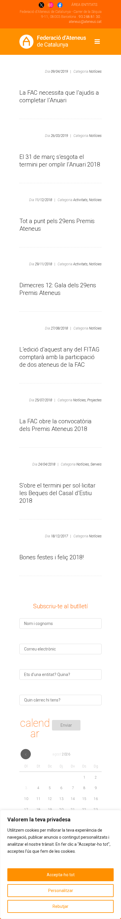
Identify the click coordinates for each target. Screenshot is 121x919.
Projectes (94, 400)
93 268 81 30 (89, 17)
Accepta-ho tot (61, 874)
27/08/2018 (59, 328)
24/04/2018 (46, 464)
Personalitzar (60, 890)
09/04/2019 (59, 71)
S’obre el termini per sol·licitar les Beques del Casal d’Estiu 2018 (57, 493)
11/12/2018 (43, 200)
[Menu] (97, 41)
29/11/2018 (43, 264)
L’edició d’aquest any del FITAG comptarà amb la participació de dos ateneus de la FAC (59, 357)
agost (61, 754)
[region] (60, 864)
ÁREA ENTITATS (84, 5)
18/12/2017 (59, 536)
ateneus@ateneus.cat (85, 22)
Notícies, (79, 400)
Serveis (96, 464)
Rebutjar (60, 906)
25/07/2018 (43, 400)
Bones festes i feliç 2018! (51, 557)
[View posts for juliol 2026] (26, 754)
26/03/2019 (59, 136)
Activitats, (80, 200)
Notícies (95, 71)
